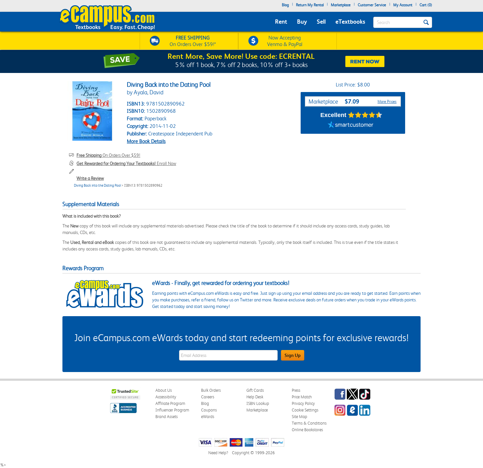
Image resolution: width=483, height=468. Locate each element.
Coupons (209, 410)
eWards (207, 416)
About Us (163, 390)
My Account (402, 5)
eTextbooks (350, 21)
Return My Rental (310, 5)
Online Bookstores (307, 429)
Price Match (302, 396)
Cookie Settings (305, 410)
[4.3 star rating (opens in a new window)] (365, 115)
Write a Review (90, 178)
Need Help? (218, 452)
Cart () (426, 5)
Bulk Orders (211, 390)
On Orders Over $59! (108, 155)
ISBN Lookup (257, 403)
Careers (207, 396)
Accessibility (165, 396)
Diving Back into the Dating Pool (97, 185)
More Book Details (146, 141)
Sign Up (293, 355)
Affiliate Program (170, 403)
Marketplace (341, 5)
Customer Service (372, 5)
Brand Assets (166, 416)
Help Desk (254, 396)
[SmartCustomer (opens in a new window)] (351, 125)
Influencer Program (172, 410)
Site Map (299, 416)
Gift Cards (255, 390)
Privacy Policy (303, 403)
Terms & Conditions (309, 423)
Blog (285, 5)
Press (296, 390)
